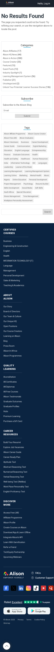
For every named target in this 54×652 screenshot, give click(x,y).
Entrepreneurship (39, 150)
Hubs (5, 411)
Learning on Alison (11, 336)
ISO (34, 163)
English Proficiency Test (14, 491)
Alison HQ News (10, 54)
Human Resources (40, 159)
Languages (42, 163)
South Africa (9, 192)
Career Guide (9, 146)
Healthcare (25, 159)
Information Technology (20, 163)
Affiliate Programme (12, 517)
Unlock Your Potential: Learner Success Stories (24, 87)
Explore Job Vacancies (13, 447)
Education (8, 150)
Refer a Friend (9, 547)
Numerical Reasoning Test (15, 472)
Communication (23, 146)
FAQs (38, 573)
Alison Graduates (26, 138)
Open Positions (10, 326)
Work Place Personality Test (16, 486)
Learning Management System (17, 76)
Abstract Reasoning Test (14, 467)
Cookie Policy (39, 620)
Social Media (27, 188)
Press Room (9, 346)
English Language (22, 150)
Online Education (19, 180)
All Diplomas (9, 387)
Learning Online (10, 175)
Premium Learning (11, 416)
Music (46, 175)
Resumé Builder (42, 184)
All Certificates (10, 382)
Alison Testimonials (12, 396)
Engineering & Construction (15, 246)
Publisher (7, 80)
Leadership (8, 167)
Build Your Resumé (12, 442)
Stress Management (12, 196)
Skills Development (11, 188)
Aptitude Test (9, 462)
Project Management (12, 184)
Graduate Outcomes (21, 155)
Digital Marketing (39, 146)
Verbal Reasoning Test (13, 477)
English (6, 251)
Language (8, 266)
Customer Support (44, 577)
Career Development (40, 142)
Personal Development (38, 180)
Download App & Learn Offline (16, 532)
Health (35, 155)
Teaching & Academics (13, 285)
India (6, 163)
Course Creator (10, 62)
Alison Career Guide (12, 452)
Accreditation (9, 377)
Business (25, 142)
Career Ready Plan (11, 457)
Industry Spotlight (11, 73)
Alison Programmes (12, 356)
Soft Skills (39, 188)
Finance (7, 155)
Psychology (28, 184)
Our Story (7, 306)
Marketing (23, 175)
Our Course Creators (12, 331)
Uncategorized (9, 83)
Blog (5, 341)
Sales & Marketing (11, 280)
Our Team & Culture (12, 316)
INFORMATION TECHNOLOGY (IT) (18, 261)
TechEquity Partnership (14, 552)
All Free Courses (10, 392)
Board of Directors (11, 311)
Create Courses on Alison (14, 527)
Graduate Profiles (11, 406)
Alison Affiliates (10, 51)
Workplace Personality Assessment (18, 201)
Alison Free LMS (10, 138)
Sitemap (6, 623)
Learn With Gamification (14, 542)
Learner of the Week (24, 167)
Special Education (24, 192)
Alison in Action (10, 58)
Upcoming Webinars (12, 557)
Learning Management (13, 171)
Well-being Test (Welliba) (14, 482)
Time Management (30, 196)
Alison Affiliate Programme (14, 134)
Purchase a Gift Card (12, 421)
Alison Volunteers (11, 142)
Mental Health (35, 175)
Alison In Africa (10, 351)
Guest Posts (8, 69)
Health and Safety (11, 159)
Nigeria (7, 180)
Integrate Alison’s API (13, 537)
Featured (7, 65)
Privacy (20, 620)
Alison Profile (9, 522)
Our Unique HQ (10, 321)
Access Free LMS (11, 513)
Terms (28, 620)
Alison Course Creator (37, 134)
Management (9, 270)
